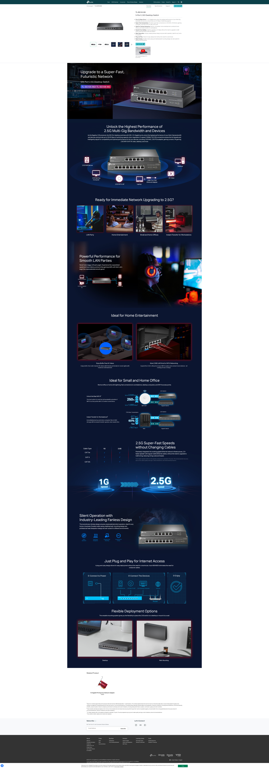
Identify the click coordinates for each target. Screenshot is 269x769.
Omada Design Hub (152, 740)
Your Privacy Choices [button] (91, 748)
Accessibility (89, 750)
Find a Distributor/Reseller (114, 742)
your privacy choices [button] (118, 766)
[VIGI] (178, 755)
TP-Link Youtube (140, 725)
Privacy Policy (89, 747)
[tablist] (110, 44)
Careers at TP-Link (90, 745)
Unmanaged (90, 6)
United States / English (176, 760)
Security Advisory (102, 743)
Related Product (93, 673)
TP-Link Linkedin (136, 725)
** (155, 31)
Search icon (178, 2)
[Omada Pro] (170, 755)
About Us (88, 740)
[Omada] (161, 755)
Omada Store (111, 740)
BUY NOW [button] (177, 6)
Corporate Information (91, 742)
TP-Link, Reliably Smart (93, 1)
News (100, 740)
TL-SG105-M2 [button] (98, 6)
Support (168, 6)
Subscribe (123, 728)
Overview (148, 6)
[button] (174, 2)
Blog (99, 742)
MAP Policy (125, 743)
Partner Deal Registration (127, 742)
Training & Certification (140, 742)
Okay (183, 766)
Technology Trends (139, 740)
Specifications (158, 6)
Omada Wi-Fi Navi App (152, 742)
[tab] (93, 44)
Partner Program (126, 740)
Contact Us (89, 743)
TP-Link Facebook (145, 725)
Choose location (181, 2)
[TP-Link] (153, 755)
